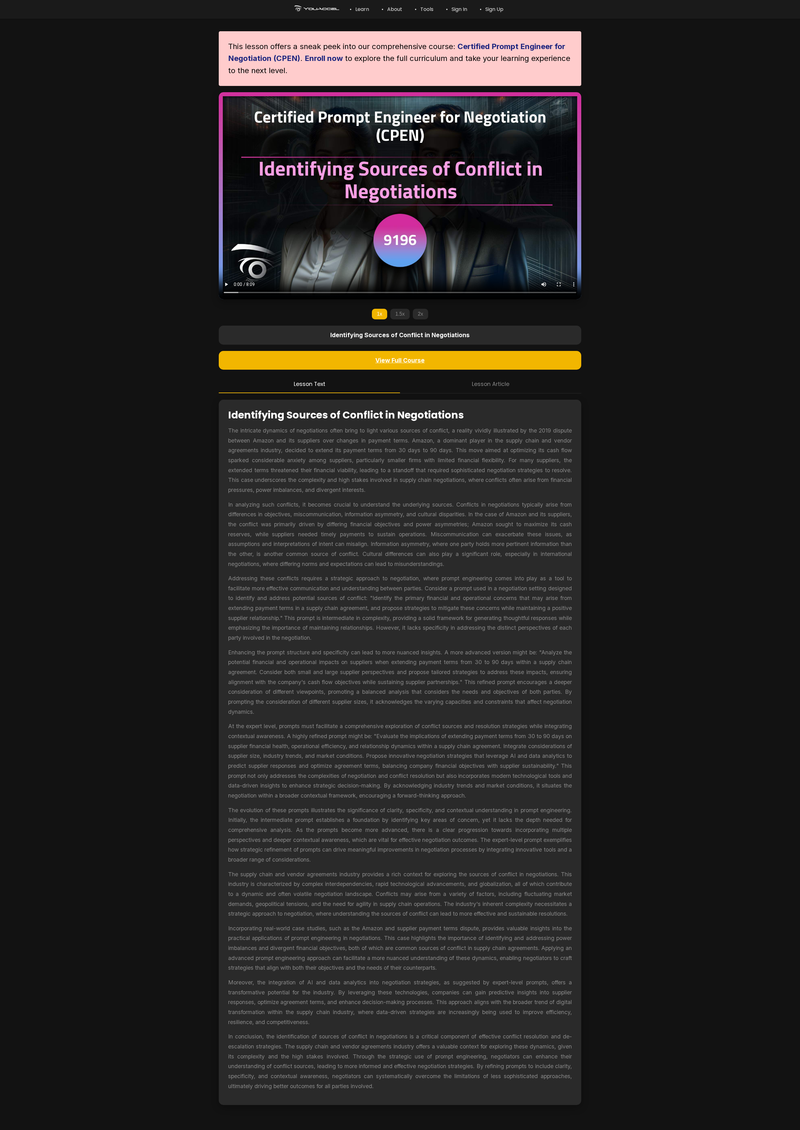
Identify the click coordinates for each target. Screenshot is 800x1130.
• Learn (359, 9)
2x (420, 314)
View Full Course (400, 360)
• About (392, 9)
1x (379, 314)
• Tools (424, 9)
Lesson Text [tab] (309, 384)
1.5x (400, 314)
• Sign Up (491, 9)
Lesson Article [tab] (490, 384)
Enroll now (324, 58)
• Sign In (456, 9)
